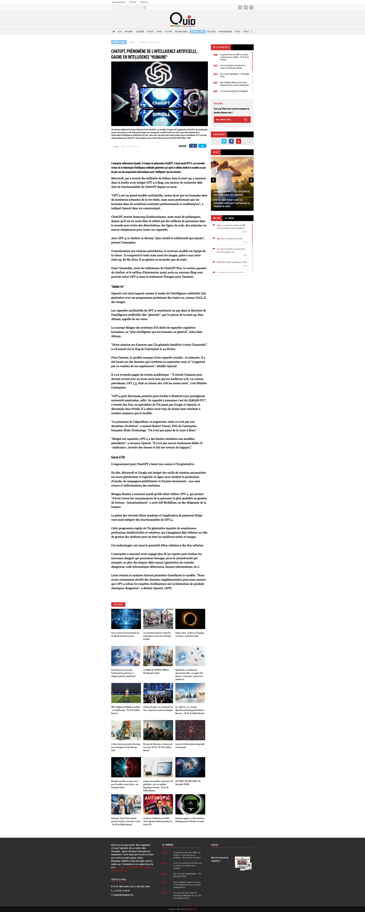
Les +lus (216, 218)
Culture (168, 31)
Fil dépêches (167, 845)
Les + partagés (229, 218)
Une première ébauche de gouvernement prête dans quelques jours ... (232, 252)
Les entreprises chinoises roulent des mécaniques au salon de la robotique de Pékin (157, 635)
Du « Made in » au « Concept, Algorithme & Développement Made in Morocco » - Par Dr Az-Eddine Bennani (189, 710)
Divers (246, 31)
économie (140, 31)
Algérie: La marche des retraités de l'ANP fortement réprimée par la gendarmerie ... (232, 228)
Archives (145, 2)
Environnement (225, 31)
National (129, 31)
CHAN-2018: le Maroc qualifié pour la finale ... (233, 264)
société (150, 31)
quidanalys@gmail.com (123, 895)
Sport (238, 31)
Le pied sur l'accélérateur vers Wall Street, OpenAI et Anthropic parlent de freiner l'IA (157, 821)
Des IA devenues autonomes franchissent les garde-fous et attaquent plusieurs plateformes (123, 673)
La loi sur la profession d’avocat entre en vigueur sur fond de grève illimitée (188, 865)
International (181, 31)
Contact (133, 2)
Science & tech (197, 31)
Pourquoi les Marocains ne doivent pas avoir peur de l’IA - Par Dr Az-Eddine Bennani (158, 747)
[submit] (144, 7)
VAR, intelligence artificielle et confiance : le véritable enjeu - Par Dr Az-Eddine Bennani (125, 710)
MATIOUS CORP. (191, 909)
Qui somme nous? (119, 2)
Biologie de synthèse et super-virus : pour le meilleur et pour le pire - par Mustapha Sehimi (125, 784)
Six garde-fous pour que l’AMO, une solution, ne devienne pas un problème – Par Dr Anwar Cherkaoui (234, 57)
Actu (120, 31)
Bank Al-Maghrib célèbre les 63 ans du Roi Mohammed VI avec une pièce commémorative (187, 884)
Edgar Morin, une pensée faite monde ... (232, 240)
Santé (159, 31)
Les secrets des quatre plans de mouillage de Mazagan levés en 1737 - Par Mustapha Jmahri (188, 895)
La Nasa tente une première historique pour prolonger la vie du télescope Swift (125, 747)
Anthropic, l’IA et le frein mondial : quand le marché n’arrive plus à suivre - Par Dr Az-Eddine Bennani (125, 821)
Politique (211, 31)
